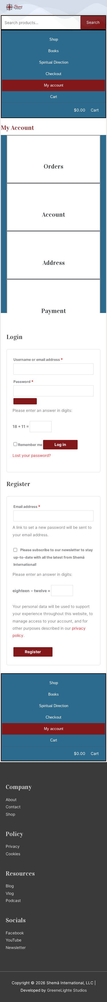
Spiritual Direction (53, 62)
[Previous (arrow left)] (10, 501)
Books (53, 51)
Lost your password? (32, 455)
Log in (60, 444)
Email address (26, 506)
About (11, 799)
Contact (13, 807)
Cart (53, 97)
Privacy (13, 846)
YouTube (13, 940)
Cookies (13, 854)
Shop (53, 39)
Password (23, 381)
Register (33, 651)
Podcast (13, 900)
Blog (10, 886)
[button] (97, 7)
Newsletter (16, 947)
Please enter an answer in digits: (42, 410)
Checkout (53, 74)
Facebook (15, 933)
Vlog (10, 893)
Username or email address (38, 359)
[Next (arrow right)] (97, 501)
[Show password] (25, 401)
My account (53, 85)
